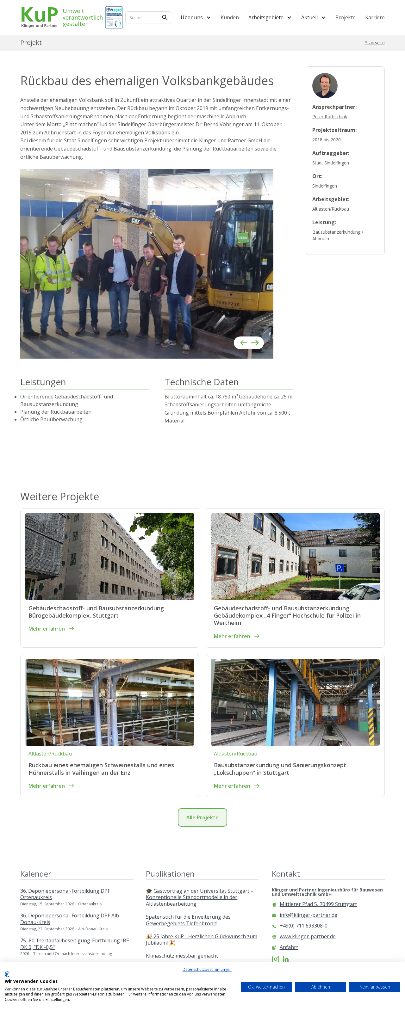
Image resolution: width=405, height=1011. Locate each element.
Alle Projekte (202, 817)
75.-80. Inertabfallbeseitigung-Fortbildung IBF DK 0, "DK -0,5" (74, 944)
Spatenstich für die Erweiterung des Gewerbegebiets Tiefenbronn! (188, 920)
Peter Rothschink (329, 117)
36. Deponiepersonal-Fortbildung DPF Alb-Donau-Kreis (70, 919)
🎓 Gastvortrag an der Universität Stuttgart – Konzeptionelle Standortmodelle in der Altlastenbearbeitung (199, 897)
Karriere (375, 17)
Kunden (230, 17)
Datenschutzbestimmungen (207, 969)
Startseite (375, 42)
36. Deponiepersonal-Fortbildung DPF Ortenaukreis (65, 894)
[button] (196, 17)
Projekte (345, 17)
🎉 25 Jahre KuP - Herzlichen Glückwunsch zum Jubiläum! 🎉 (201, 939)
